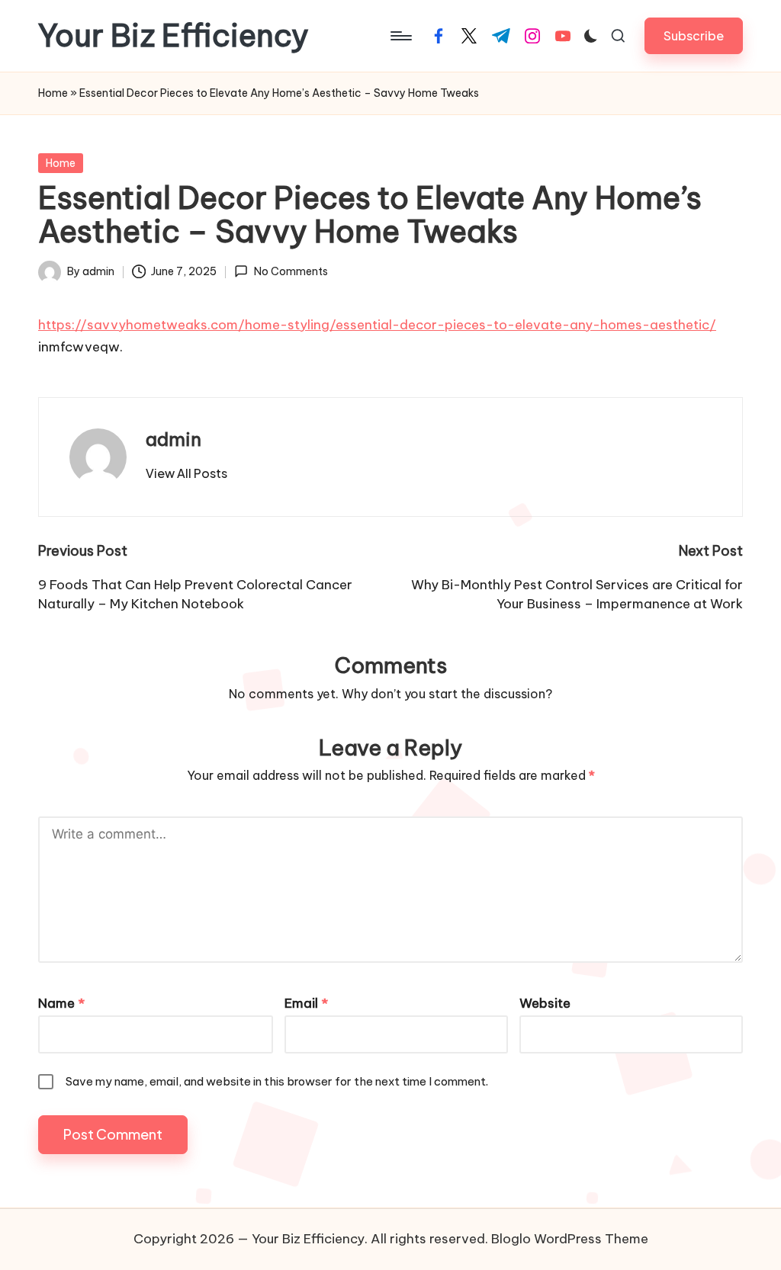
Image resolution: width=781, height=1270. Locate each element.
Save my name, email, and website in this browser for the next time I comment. (277, 1081)
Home (53, 93)
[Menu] (400, 35)
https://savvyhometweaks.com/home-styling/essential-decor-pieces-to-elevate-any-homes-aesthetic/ (377, 324)
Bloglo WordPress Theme (569, 1238)
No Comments (290, 271)
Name (61, 1003)
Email (306, 1003)
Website (544, 1003)
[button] (693, 35)
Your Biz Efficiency (173, 36)
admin (173, 439)
